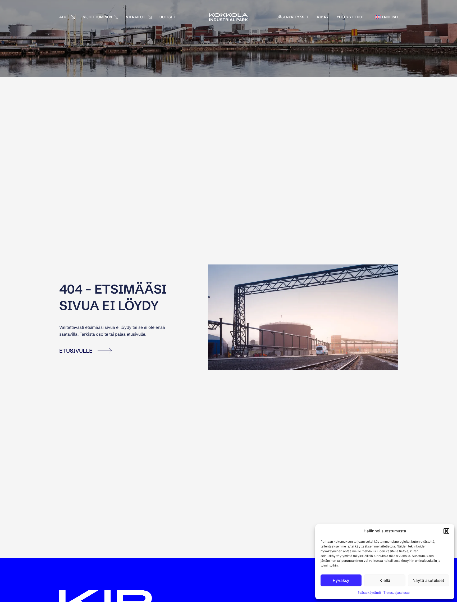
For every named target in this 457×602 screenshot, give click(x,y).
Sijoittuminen (97, 17)
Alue (63, 17)
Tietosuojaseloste (396, 593)
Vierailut (135, 17)
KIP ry (323, 17)
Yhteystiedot (350, 17)
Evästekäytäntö (369, 593)
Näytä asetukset (428, 580)
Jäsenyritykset (293, 17)
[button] (446, 531)
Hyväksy (341, 580)
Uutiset (167, 17)
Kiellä (385, 580)
